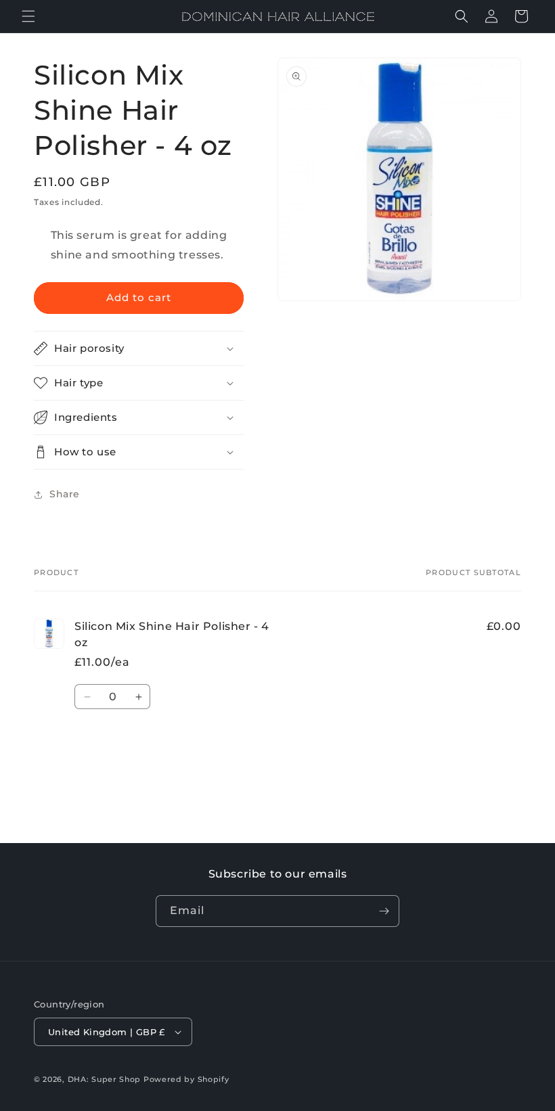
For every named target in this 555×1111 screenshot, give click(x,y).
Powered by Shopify (186, 1079)
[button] (28, 16)
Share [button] (64, 494)
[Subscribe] (384, 911)
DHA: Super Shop (104, 1079)
